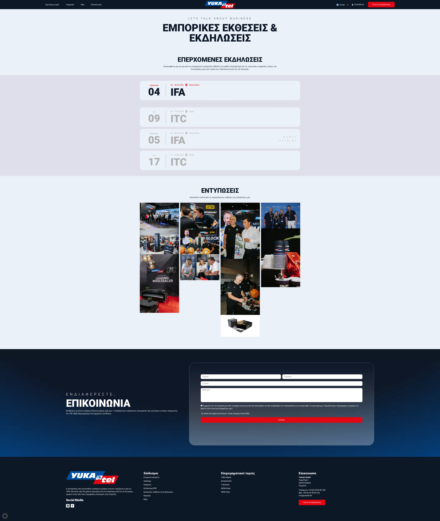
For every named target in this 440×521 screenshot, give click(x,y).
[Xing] (72, 484)
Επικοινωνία (96, 5)
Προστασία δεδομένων (321, 504)
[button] (5, 516)
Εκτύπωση (350, 504)
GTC (372, 504)
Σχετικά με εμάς (52, 5)
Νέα (82, 5)
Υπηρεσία (70, 5)
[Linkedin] (68, 484)
